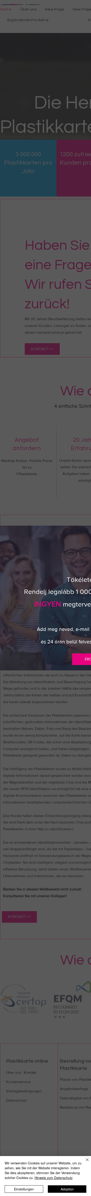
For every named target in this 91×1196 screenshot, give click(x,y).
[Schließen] (84, 1162)
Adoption (67, 1189)
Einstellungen (24, 1189)
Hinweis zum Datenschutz (54, 1177)
